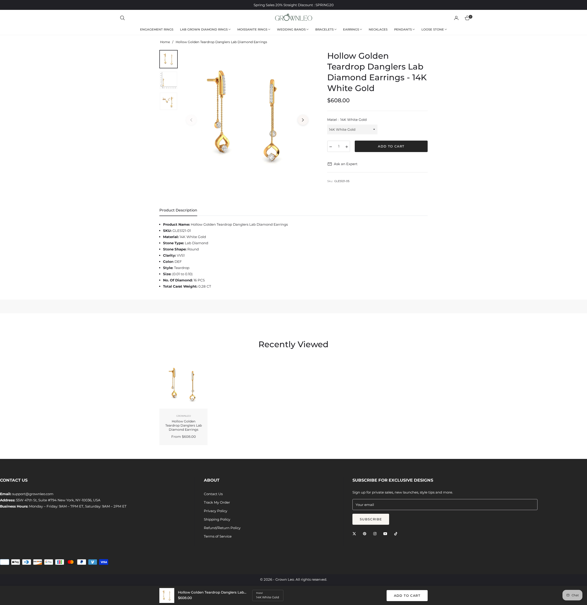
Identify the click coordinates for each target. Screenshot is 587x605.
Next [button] (303, 120)
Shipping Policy (217, 519)
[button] (122, 18)
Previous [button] (191, 120)
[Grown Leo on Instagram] (376, 533)
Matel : (347, 119)
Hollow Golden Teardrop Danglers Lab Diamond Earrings (183, 425)
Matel (259, 592)
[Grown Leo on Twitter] (355, 533)
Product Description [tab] (178, 210)
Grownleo (183, 415)
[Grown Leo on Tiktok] (397, 533)
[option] (247, 116)
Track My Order (217, 502)
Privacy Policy (215, 511)
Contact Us (213, 494)
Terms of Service (218, 536)
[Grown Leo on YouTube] (386, 533)
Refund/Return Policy (222, 528)
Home (165, 42)
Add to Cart (407, 596)
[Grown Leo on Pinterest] (366, 533)
